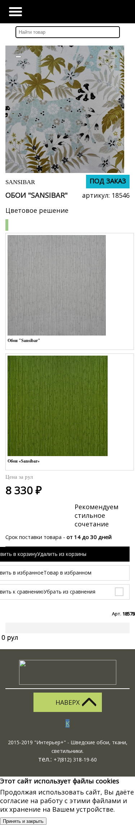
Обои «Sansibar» (24, 461)
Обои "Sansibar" (24, 340)
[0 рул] (13, 631)
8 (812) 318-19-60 (119, 12)
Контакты (100, 12)
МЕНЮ (15, 12)
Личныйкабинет (61, 12)
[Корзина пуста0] (80, 12)
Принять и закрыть (23, 821)
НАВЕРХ (67, 702)
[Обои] (64, 109)
